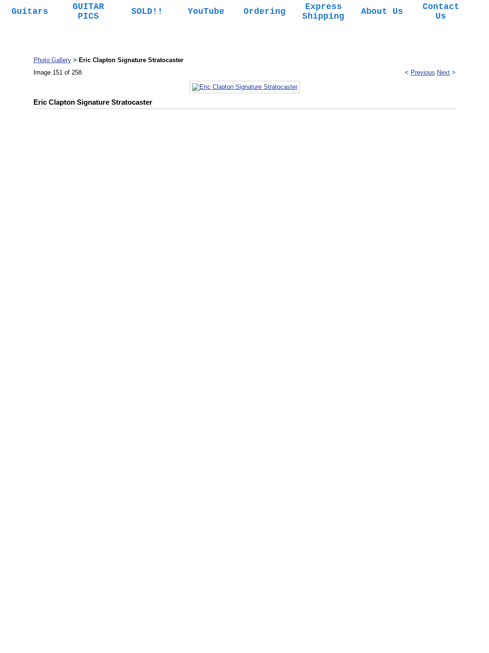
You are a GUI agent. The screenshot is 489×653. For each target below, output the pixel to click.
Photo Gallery (52, 60)
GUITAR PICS (88, 11)
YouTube (206, 11)
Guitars (29, 11)
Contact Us (441, 11)
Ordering (265, 11)
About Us (382, 11)
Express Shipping (323, 11)
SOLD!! (147, 11)
